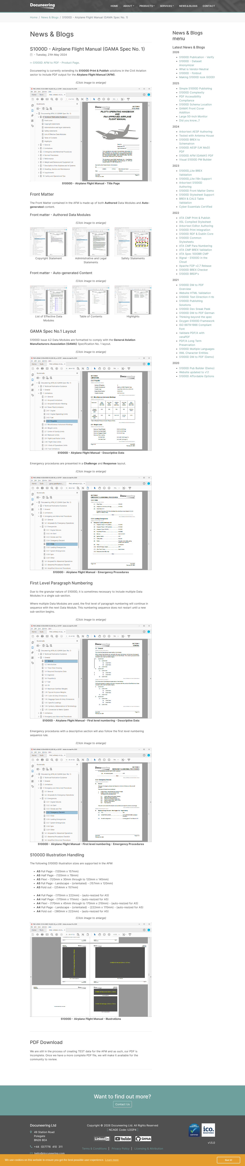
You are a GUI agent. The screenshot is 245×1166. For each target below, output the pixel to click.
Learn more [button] (112, 1160)
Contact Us (122, 1104)
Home (114, 5)
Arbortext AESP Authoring (195, 131)
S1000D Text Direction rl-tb (196, 297)
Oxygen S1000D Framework (196, 321)
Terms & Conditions (94, 1148)
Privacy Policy (121, 1148)
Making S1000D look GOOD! (197, 77)
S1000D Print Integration (194, 229)
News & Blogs (188, 5)
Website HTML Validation (195, 293)
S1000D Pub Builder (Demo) (196, 368)
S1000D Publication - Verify (196, 57)
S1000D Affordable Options (196, 376)
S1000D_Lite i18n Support (195, 178)
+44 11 (48, 1146)
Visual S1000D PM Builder (195, 159)
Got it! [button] (228, 1160)
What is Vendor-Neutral (193, 69)
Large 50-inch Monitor (193, 116)
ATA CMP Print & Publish (194, 217)
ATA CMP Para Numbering (195, 245)
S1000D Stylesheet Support (196, 194)
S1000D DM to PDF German (196, 313)
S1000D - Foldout (190, 73)
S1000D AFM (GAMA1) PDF (196, 155)
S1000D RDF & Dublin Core (196, 233)
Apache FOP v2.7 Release (195, 265)
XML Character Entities (193, 352)
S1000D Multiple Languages (196, 348)
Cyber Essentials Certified (195, 206)
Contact (209, 5)
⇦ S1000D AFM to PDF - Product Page (54, 62)
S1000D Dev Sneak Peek (194, 309)
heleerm (49, 1153)
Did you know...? (189, 120)
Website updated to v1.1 (194, 372)
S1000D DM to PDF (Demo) (196, 356)
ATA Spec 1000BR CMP (193, 253)
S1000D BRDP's (189, 273)
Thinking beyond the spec (195, 317)
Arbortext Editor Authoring (196, 225)
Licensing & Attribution (148, 1148)
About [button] (127, 5)
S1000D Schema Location (195, 104)
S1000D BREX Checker (193, 269)
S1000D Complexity (191, 92)
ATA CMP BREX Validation (195, 249)
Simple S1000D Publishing (195, 88)
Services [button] (166, 5)
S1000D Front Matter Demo (196, 190)
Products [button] (146, 5)
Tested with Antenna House (196, 135)
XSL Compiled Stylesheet (195, 221)
